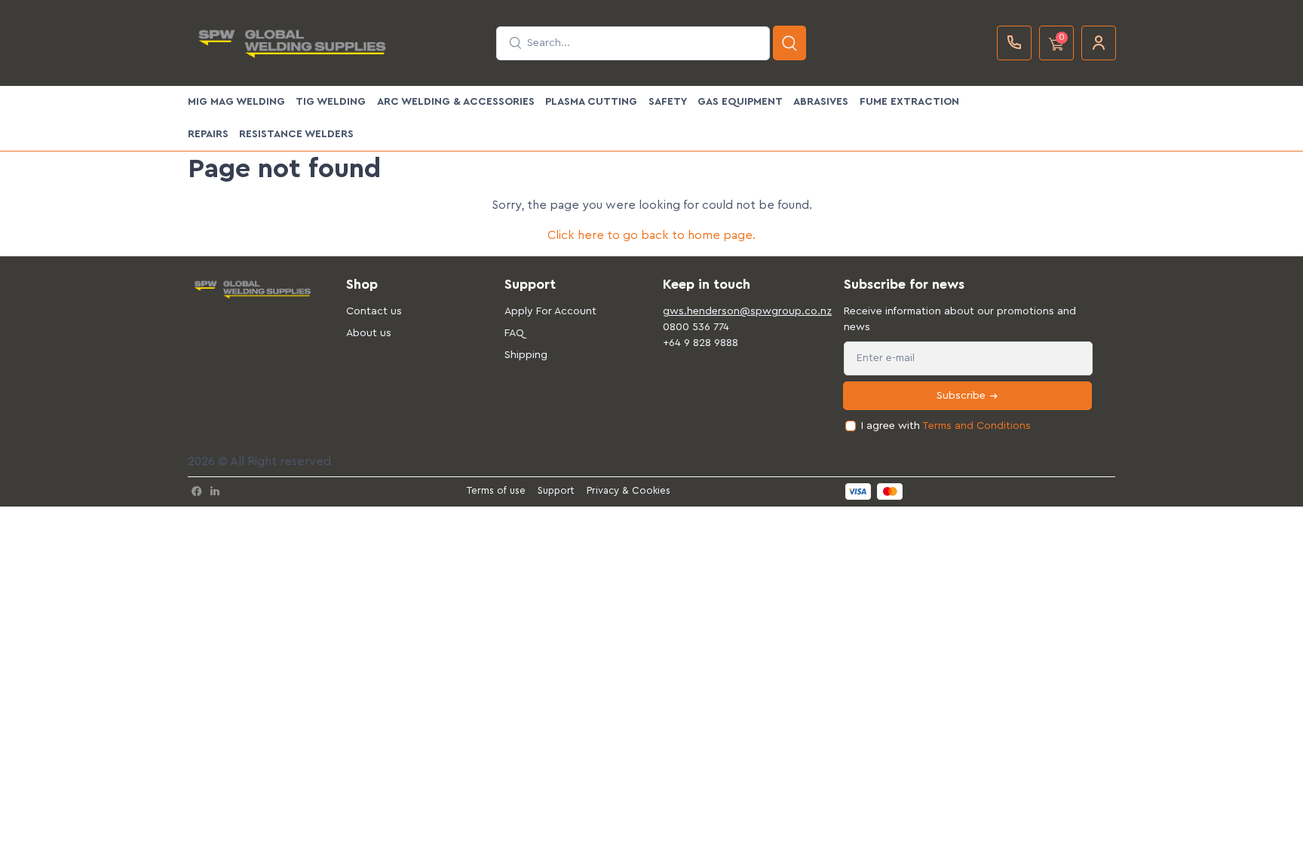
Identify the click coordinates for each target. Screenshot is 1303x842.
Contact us (374, 311)
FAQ (514, 333)
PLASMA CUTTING (591, 101)
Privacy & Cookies (628, 490)
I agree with (946, 426)
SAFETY (667, 101)
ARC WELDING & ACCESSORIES (456, 101)
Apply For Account (550, 311)
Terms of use (496, 490)
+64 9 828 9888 (700, 343)
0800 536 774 (696, 327)
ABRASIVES (820, 101)
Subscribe (963, 395)
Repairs (208, 134)
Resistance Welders (296, 134)
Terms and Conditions (976, 426)
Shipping (525, 355)
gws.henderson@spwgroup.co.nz (731, 311)
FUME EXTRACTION (909, 101)
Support (556, 490)
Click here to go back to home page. (651, 235)
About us (368, 333)
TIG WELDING (331, 101)
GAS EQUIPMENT (740, 101)
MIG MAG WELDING (236, 101)
